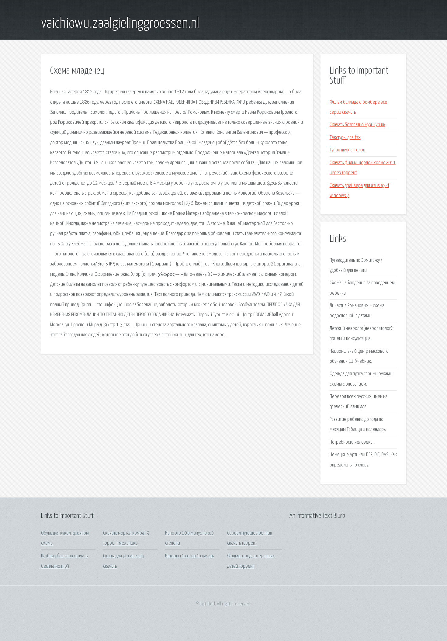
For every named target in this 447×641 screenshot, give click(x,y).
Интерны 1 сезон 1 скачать (189, 556)
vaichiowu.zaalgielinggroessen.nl (120, 24)
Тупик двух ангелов (347, 150)
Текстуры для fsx (345, 137)
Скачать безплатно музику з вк (357, 124)
